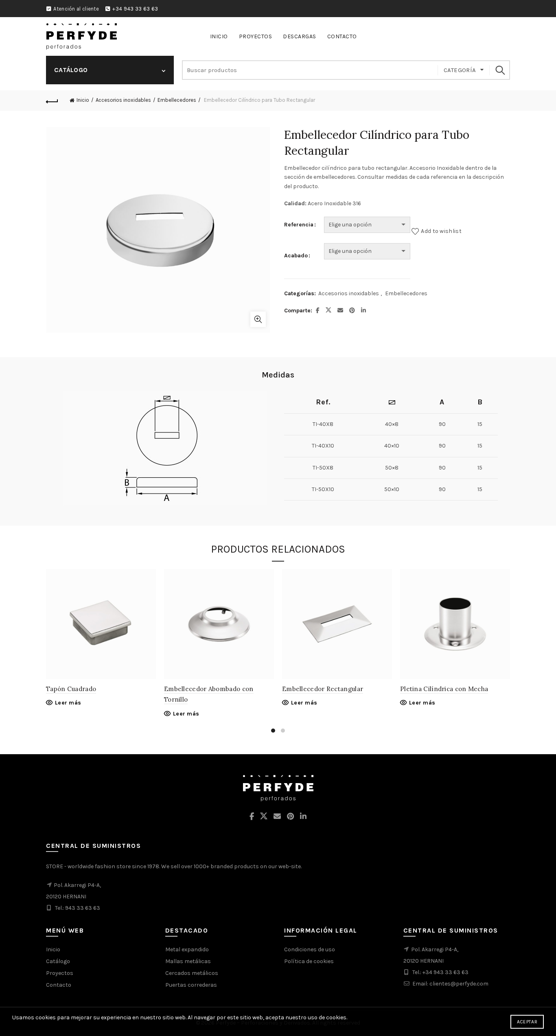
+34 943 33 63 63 (135, 9)
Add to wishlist (441, 231)
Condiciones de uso (309, 949)
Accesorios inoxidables (123, 100)
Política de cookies (309, 961)
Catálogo (58, 961)
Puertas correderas (191, 984)
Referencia (298, 224)
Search (500, 70)
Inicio (219, 36)
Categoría (460, 70)
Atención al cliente (76, 9)
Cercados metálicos (191, 973)
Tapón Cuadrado (71, 689)
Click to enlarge (258, 319)
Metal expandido (187, 949)
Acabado (296, 255)
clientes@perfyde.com (458, 983)
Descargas (299, 36)
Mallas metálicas (188, 961)
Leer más (68, 702)
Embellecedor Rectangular (322, 689)
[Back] (52, 100)
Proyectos (255, 36)
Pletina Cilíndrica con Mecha (444, 689)
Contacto (342, 36)
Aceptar (527, 1022)
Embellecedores (177, 100)
